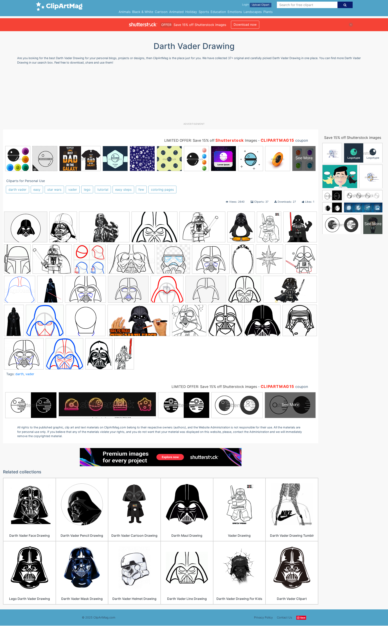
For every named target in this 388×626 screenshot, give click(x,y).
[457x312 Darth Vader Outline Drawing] (104, 229)
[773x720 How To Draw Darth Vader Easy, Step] (167, 291)
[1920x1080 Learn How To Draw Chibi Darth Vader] (139, 322)
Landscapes (253, 12)
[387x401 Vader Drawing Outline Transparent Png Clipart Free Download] (225, 322)
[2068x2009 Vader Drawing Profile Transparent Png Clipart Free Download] (262, 322)
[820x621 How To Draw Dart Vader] (128, 291)
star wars (54, 189)
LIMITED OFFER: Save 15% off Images (210, 140)
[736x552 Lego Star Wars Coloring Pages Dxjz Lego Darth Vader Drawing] (202, 229)
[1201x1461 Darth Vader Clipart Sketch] (269, 261)
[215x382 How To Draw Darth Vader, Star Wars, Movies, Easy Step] (14, 322)
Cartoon (161, 12)
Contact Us (284, 617)
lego (87, 189)
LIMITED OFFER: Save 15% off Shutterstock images (214, 386)
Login (245, 4)
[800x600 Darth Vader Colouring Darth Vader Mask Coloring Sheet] (154, 229)
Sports (204, 12)
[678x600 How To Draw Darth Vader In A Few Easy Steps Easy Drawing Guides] (85, 322)
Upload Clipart (260, 4)
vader (72, 189)
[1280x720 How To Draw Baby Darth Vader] (290, 291)
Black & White (142, 12)
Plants (268, 12)
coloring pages (162, 189)
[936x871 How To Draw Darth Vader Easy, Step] (44, 322)
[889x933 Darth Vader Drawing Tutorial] (89, 261)
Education (218, 12)
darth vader (17, 189)
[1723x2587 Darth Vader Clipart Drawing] (243, 261)
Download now (245, 24)
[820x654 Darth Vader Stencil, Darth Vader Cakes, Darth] (25, 229)
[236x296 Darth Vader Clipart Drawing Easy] (17, 261)
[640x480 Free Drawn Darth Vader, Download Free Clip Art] (85, 291)
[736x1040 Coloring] (269, 229)
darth (19, 374)
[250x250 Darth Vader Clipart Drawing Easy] (300, 228)
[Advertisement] (194, 95)
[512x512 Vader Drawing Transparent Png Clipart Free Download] (300, 322)
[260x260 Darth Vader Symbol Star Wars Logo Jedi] (173, 261)
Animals (125, 12)
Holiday (191, 12)
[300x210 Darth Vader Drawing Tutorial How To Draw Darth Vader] (131, 261)
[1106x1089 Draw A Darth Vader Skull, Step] (19, 291)
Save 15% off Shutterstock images (352, 137)
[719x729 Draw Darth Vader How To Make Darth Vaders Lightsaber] (301, 260)
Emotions (235, 12)
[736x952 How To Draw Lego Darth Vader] (98, 355)
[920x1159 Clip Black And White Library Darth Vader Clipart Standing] (241, 229)
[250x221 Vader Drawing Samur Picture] (23, 355)
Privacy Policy (263, 617)
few (141, 189)
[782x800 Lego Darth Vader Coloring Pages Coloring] (189, 322)
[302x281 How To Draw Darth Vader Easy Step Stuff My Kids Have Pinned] (64, 355)
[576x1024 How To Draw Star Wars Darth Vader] (124, 355)
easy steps (123, 189)
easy (36, 189)
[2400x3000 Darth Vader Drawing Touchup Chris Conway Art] (63, 229)
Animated (176, 12)
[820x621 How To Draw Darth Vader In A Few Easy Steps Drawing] (206, 291)
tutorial (102, 189)
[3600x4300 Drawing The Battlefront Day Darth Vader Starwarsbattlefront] (50, 291)
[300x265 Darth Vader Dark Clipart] (210, 261)
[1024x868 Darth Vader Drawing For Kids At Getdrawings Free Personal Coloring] (52, 261)
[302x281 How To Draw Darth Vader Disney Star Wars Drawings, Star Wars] (244, 291)
